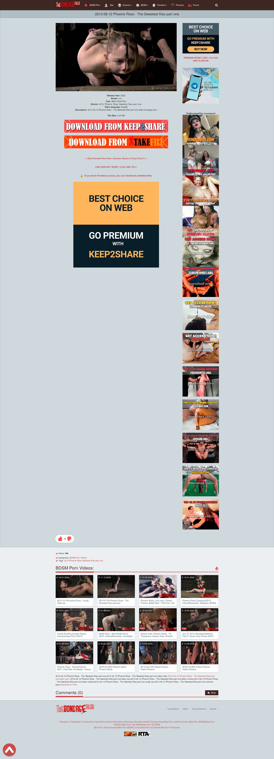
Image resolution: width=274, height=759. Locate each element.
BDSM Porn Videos (78, 557)
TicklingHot (75, 721)
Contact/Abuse (173, 709)
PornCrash (183, 721)
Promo (196, 5)
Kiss (93, 560)
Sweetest (86, 560)
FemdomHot (87, 721)
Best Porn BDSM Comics (129, 727)
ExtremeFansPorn (115, 721)
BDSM (144, 5)
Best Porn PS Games (170, 727)
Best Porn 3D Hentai (150, 727)
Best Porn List (170, 721)
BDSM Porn (94, 5)
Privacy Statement (199, 709)
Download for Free (68, 684)
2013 (66, 560)
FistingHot (63, 721)
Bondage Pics (131, 721)
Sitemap (213, 709)
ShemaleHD (144, 721)
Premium (180, 5)
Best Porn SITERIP (151, 724)
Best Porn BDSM (197, 721)
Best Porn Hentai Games (105, 727)
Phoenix (72, 560)
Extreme (126, 5)
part (97, 560)
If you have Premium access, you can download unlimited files (118, 175)
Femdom (161, 5)
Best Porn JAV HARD (131, 724)
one (101, 560)
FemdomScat (157, 721)
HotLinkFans (100, 721)
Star (111, 5)
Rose (79, 560)
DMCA (185, 709)
